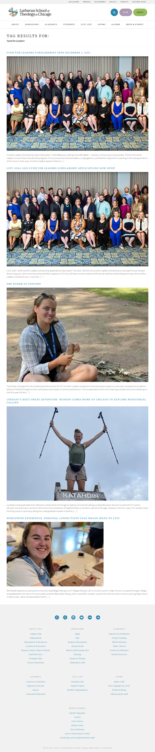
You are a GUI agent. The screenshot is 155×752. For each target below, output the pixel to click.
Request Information (77, 642)
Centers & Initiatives (119, 650)
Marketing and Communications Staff (77, 738)
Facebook (57, 617)
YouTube (82, 617)
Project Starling (119, 638)
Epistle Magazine (77, 713)
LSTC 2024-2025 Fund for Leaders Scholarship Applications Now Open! (61, 168)
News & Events (134, 24)
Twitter (65, 617)
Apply (77, 634)
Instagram (73, 617)
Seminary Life (77, 682)
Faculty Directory (119, 654)
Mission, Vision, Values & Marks (35, 650)
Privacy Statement (35, 663)
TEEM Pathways (119, 642)
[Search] (114, 12)
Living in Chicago (77, 659)
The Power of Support (24, 284)
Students (69, 24)
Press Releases (77, 730)
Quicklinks (74, 2)
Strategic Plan (35, 659)
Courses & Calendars (35, 682)
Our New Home (139, 2)
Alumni (115, 24)
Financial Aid (77, 646)
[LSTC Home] (29, 12)
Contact (124, 2)
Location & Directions (36, 646)
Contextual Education (36, 694)
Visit (77, 638)
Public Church (119, 646)
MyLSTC (113, 2)
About (15, 24)
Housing (77, 654)
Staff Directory (36, 654)
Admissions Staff (77, 663)
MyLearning (100, 2)
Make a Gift (119, 682)
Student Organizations (77, 690)
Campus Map (36, 634)
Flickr (90, 617)
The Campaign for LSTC (119, 686)
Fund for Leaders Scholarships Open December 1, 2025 (49, 52)
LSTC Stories (77, 721)
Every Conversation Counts (77, 734)
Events (77, 717)
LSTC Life (86, 24)
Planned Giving (119, 690)
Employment (36, 638)
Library (35, 690)
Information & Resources (35, 642)
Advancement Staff (119, 694)
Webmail (87, 2)
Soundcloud (98, 617)
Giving (101, 24)
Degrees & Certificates (119, 634)
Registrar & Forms (35, 686)
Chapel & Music (77, 686)
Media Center (77, 725)
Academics (51, 24)
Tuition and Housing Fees (77, 650)
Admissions (32, 24)
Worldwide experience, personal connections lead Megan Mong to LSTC (63, 518)
